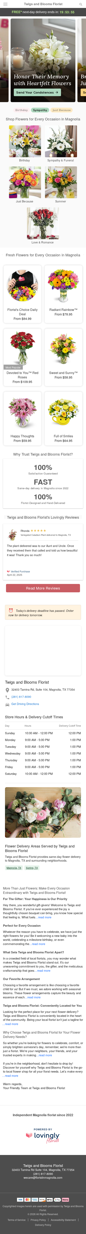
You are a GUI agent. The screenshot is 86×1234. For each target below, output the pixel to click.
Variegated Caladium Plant (33, 534)
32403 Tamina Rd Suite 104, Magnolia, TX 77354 (43, 1170)
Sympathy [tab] (40, 110)
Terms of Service (17, 1220)
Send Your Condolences (35, 92)
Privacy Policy (38, 1220)
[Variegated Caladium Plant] (13, 535)
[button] (77, 1225)
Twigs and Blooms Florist (43, 4)
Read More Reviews (43, 588)
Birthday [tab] (21, 110)
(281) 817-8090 (21, 696)
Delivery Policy (43, 1225)
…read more (43, 917)
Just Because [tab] (61, 110)
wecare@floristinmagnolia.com (43, 1177)
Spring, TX (32, 867)
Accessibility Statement (63, 1220)
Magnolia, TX (14, 867)
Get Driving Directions (25, 704)
